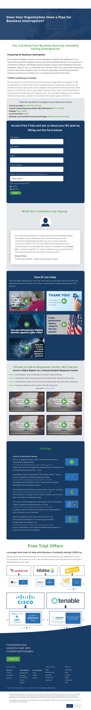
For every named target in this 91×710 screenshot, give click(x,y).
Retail (47, 670)
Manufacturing (50, 672)
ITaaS (34, 673)
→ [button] (84, 584)
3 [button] (73, 589)
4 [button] (76, 589)
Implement (9, 675)
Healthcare (49, 680)
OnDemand (68, 680)
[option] (18, 582)
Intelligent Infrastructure (24, 676)
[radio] (45, 186)
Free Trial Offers (19, 114)
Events (67, 677)
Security (22, 682)
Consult (8, 673)
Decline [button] (78, 706)
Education (49, 675)
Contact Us (13, 659)
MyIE (66, 682)
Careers (67, 675)
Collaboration (24, 673)
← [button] (61, 584)
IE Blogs (18, 111)
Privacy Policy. (75, 697)
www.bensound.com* (49, 388)
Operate (8, 678)
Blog (66, 672)
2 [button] (71, 589)
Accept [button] (70, 706)
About (68, 667)
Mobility (22, 680)
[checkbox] (45, 187)
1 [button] (68, 589)
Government (49, 677)
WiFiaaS (35, 678)
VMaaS (35, 675)
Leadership (68, 670)
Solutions (10, 667)
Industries (50, 667)
